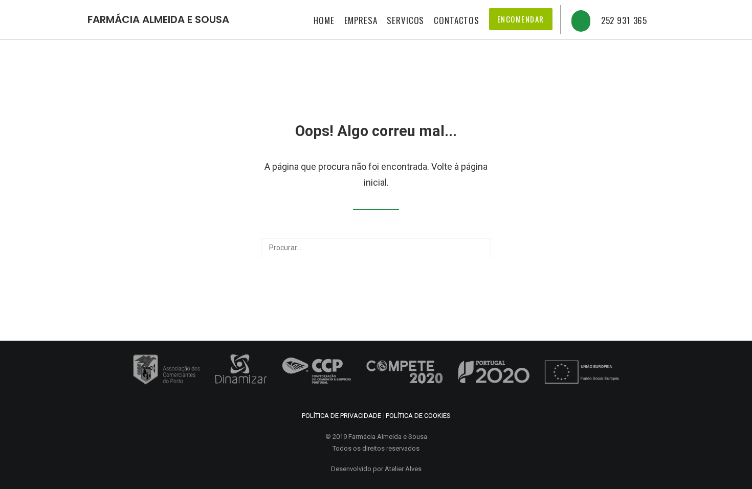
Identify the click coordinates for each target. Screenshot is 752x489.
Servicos (405, 20)
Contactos (456, 20)
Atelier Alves (403, 469)
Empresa (361, 20)
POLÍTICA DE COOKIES (418, 415)
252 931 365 (624, 20)
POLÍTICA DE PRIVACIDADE (341, 415)
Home (324, 20)
